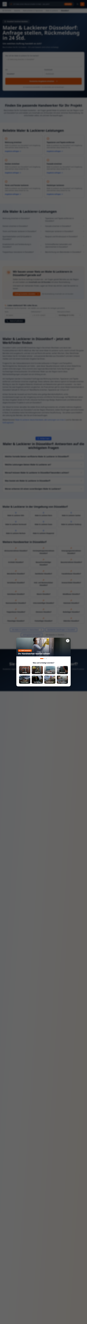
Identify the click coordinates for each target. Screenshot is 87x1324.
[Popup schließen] (67, 640)
